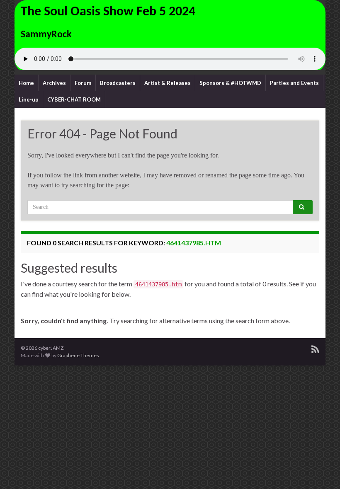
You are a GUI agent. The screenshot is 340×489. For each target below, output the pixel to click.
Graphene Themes (78, 355)
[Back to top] (321, 470)
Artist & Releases (167, 83)
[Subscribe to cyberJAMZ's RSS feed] (315, 348)
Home (26, 83)
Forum (83, 83)
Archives (54, 83)
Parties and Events (294, 83)
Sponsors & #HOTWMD (230, 83)
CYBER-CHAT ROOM (74, 99)
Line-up (29, 99)
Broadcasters (118, 83)
